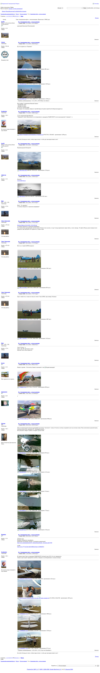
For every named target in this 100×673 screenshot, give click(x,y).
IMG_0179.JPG (23, 287)
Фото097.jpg (22, 529)
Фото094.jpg (22, 452)
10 (15, 16)
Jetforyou (3, 175)
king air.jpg (22, 196)
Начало (3, 11)
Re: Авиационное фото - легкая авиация (29, 22)
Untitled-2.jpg (22, 387)
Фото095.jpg (22, 472)
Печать (97, 18)
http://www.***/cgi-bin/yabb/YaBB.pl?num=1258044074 (30, 546)
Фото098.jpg (22, 510)
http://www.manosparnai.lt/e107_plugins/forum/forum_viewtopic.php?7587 (34, 542)
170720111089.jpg (23, 418)
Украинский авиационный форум (8, 14)
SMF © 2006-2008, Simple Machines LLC (50, 669)
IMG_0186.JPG (23, 338)
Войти (18, 11)
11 (16, 16)
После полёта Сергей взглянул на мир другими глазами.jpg (34, 598)
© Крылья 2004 (69, 669)
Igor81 (3, 21)
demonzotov (4, 391)
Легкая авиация (23, 14)
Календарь (11, 11)
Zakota (3, 42)
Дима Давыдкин (5, 221)
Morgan (3, 423)
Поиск (7, 11)
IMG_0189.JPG (23, 319)
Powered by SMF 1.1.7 (33, 669)
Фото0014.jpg (22, 84)
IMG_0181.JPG (23, 268)
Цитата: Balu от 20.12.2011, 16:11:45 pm (27, 225)
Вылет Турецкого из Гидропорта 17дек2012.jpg (31, 134)
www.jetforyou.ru (21, 180)
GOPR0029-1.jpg (23, 630)
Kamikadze (4, 111)
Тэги (15, 11)
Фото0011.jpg (22, 69)
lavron (2, 363)
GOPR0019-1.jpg (23, 613)
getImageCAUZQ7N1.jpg (25, 578)
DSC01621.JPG (23, 170)
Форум (17, 14)
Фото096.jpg (22, 491)
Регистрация (23, 11)
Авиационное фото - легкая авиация (38, 14)
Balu (2, 201)
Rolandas (3, 534)
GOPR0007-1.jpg (23, 648)
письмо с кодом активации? (16, 8)
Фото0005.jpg (22, 98)
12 (17, 16)
